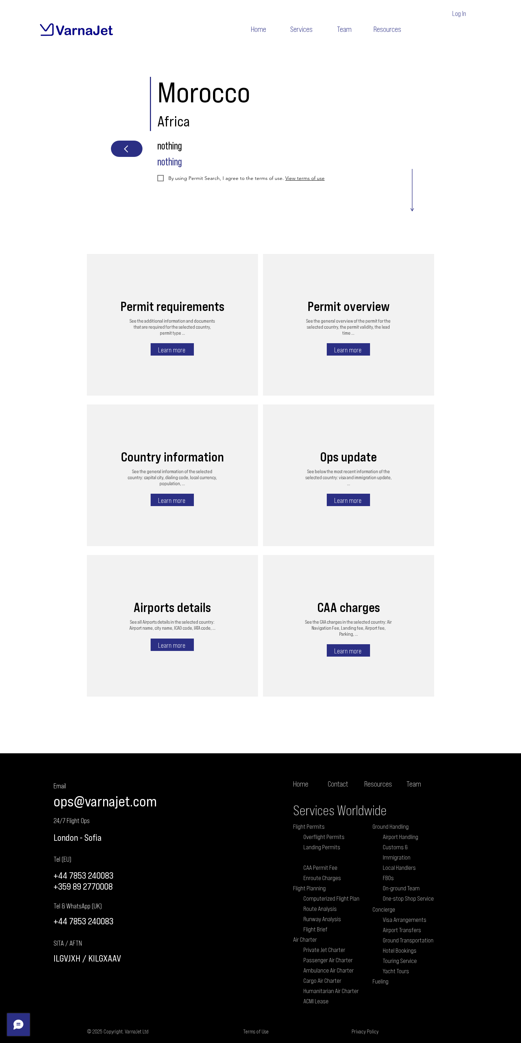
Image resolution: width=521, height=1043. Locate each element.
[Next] (126, 149)
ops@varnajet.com (105, 801)
